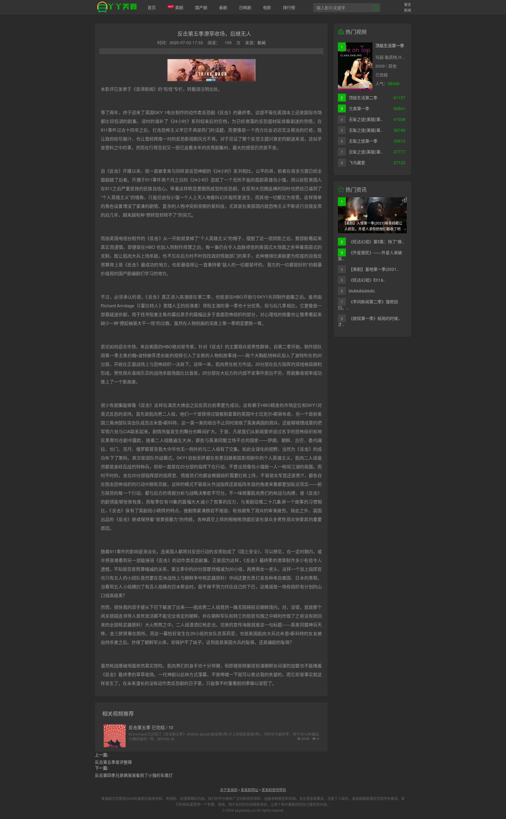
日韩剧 (245, 7)
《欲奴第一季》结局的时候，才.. (370, 321)
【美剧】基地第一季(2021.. (370, 269)
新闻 (407, 10)
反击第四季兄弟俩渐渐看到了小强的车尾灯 (134, 775)
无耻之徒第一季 (359, 141)
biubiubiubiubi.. (359, 291)
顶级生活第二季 (359, 97)
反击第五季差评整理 (113, 762)
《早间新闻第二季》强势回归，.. (368, 305)
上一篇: (102, 755)
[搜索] (375, 8)
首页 (152, 7)
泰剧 (223, 7)
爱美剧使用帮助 (273, 789)
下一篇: (102, 768)
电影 (267, 7)
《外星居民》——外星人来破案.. (370, 255)
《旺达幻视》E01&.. (363, 280)
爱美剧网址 (249, 789)
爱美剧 (115, 7)
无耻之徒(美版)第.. (362, 119)
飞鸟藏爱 (353, 162)
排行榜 (289, 7)
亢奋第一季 (355, 108)
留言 (407, 4)
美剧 (179, 7)
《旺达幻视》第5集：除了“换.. (372, 241)
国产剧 (201, 7)
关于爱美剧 (228, 789)
